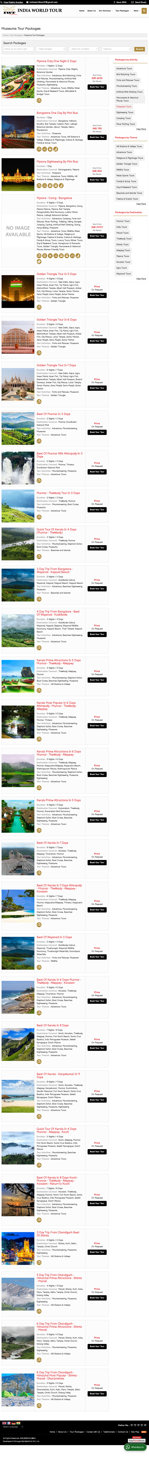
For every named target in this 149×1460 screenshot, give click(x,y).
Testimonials (109, 1432)
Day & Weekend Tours (126, 187)
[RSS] (144, 1432)
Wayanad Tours (123, 274)
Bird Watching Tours (125, 74)
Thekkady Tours (123, 239)
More (136, 11)
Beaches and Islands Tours (129, 193)
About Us (91, 11)
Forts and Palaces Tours (127, 80)
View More (141, 129)
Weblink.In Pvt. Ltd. (31, 1441)
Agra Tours (121, 268)
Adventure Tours (124, 68)
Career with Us (93, 1432)
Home (81, 11)
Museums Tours (123, 106)
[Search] (144, 11)
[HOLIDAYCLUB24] (32, 11)
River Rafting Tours (125, 124)
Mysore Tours (122, 256)
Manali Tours (122, 233)
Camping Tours (123, 118)
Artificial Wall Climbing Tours (129, 92)
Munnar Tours (123, 221)
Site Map (135, 1432)
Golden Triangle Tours (126, 164)
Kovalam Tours (123, 262)
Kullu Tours (121, 227)
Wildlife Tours (122, 170)
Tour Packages (122, 11)
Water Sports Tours (125, 175)
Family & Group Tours (126, 181)
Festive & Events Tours (127, 199)
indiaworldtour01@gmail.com (43, 2)
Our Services (105, 11)
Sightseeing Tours (124, 112)
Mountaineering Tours (126, 86)
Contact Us (123, 1432)
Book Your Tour (97, 87)
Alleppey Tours (123, 250)
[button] (13, 2)
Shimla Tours (122, 244)
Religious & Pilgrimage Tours (129, 158)
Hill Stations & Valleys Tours (129, 146)
